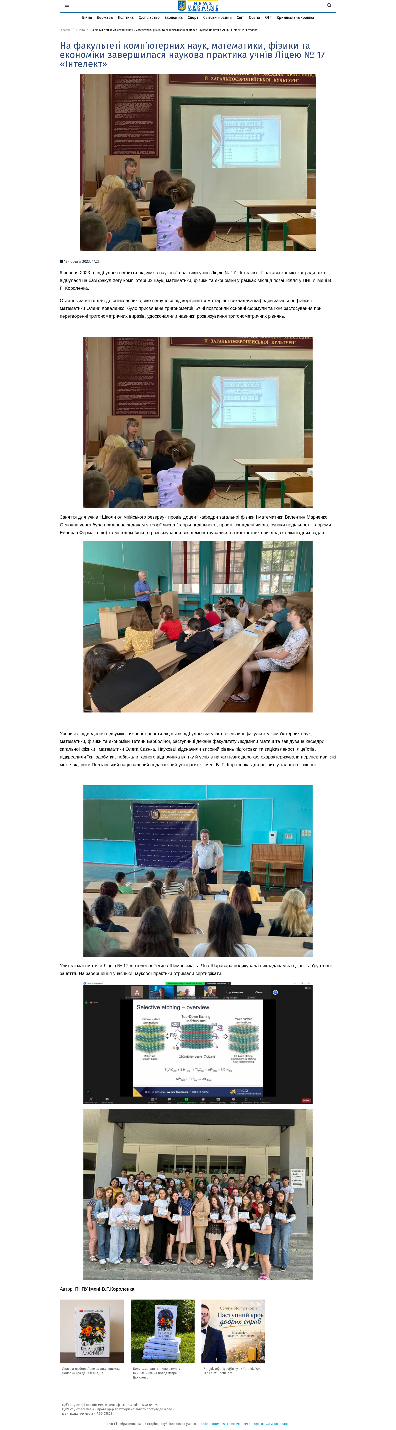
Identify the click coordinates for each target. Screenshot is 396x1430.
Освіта (254, 17)
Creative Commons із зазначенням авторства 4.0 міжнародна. (243, 1424)
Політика (126, 17)
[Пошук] (329, 6)
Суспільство (149, 17)
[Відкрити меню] (67, 6)
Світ (240, 17)
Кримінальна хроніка (295, 17)
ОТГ (268, 17)
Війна (87, 17)
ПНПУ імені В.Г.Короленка (104, 1288)
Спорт (193, 17)
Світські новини (217, 17)
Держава (105, 17)
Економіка (174, 17)
